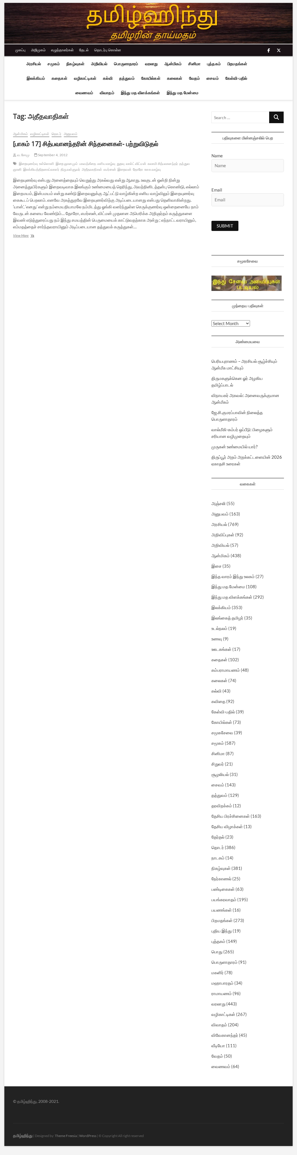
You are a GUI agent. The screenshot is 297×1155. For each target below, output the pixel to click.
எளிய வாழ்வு (106, 163)
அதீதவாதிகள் (92, 169)
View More (32, 236)
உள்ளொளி (46, 163)
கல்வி (108, 78)
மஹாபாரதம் (222, 982)
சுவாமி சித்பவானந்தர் (163, 163)
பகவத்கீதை (87, 163)
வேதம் (194, 78)
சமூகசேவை (222, 732)
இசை (216, 566)
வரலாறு (151, 63)
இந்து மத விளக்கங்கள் (140, 92)
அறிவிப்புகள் (222, 534)
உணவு (216, 638)
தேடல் (84, 50)
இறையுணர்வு (28, 163)
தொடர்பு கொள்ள (107, 50)
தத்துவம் (127, 78)
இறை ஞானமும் (67, 163)
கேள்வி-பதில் (236, 78)
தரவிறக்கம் (221, 805)
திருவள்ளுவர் (70, 169)
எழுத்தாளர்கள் (62, 50)
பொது (216, 951)
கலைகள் (174, 78)
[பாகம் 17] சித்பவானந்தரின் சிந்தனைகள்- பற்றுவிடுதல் (85, 143)
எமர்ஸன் (110, 169)
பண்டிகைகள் (223, 889)
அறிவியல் (99, 63)
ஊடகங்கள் (221, 649)
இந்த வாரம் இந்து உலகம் (233, 576)
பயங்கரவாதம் (223, 899)
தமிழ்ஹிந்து (22, 1135)
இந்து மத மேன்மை (182, 92)
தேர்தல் (217, 836)
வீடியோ (218, 1045)
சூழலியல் (220, 774)
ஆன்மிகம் (173, 63)
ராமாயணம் (221, 993)
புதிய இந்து (221, 930)
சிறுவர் (217, 763)
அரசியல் (33, 63)
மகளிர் (217, 972)
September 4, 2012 (52, 155)
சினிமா (194, 63)
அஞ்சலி (218, 503)
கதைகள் (59, 78)
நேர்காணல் (221, 878)
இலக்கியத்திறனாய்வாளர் (41, 169)
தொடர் (56, 134)
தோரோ (138, 169)
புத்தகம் (214, 63)
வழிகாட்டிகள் (85, 78)
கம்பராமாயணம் (225, 670)
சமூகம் (54, 63)
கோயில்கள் (150, 78)
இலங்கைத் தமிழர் (227, 617)
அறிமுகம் (38, 50)
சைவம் (213, 78)
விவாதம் (107, 92)
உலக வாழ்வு (152, 169)
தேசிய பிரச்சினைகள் (230, 816)
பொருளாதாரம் (126, 63)
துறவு (121, 163)
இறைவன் (124, 169)
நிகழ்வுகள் (75, 63)
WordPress (87, 1136)
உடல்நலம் (219, 628)
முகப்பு (20, 50)
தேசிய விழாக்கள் (227, 826)
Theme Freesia (66, 1136)
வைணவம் (84, 92)
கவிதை (218, 701)
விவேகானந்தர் (224, 1035)
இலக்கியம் (36, 78)
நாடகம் (217, 857)
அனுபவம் (70, 134)
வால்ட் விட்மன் (136, 163)
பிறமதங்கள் (237, 63)
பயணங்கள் (221, 909)
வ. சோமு (23, 155)
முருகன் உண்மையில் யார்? (234, 446)
